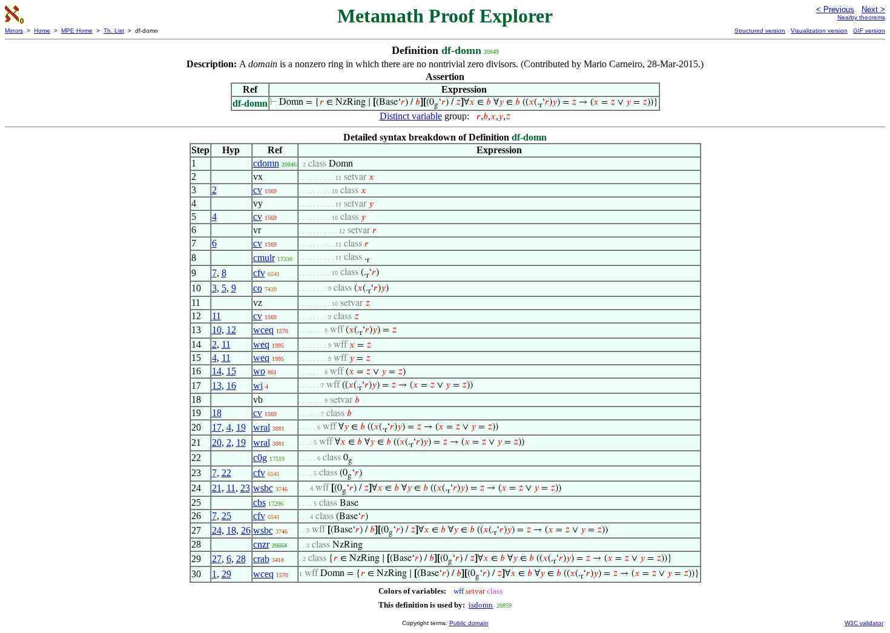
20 (217, 442)
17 (217, 427)
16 (231, 385)
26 (246, 530)
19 (241, 427)
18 (217, 413)
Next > (873, 9)
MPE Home (77, 30)
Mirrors (14, 30)
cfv (259, 273)
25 (226, 516)
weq (261, 344)
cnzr (261, 544)
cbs (259, 502)
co (257, 288)
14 (217, 371)
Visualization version (819, 30)
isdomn (481, 604)
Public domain (469, 623)
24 (217, 530)
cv (257, 190)
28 (241, 559)
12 (231, 330)
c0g (260, 457)
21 (217, 488)
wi (258, 385)
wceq (263, 330)
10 (217, 330)
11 (216, 316)
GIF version (869, 30)
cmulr (264, 258)
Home (42, 30)
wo (259, 371)
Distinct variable (411, 116)
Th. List (114, 30)
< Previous (835, 9)
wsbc (263, 488)
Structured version (759, 30)
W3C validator (864, 623)
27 (217, 559)
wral (261, 427)
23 (245, 488)
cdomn (266, 163)
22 (226, 473)
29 (226, 574)
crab (261, 559)
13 (217, 385)
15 (231, 371)
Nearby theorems (861, 17)
